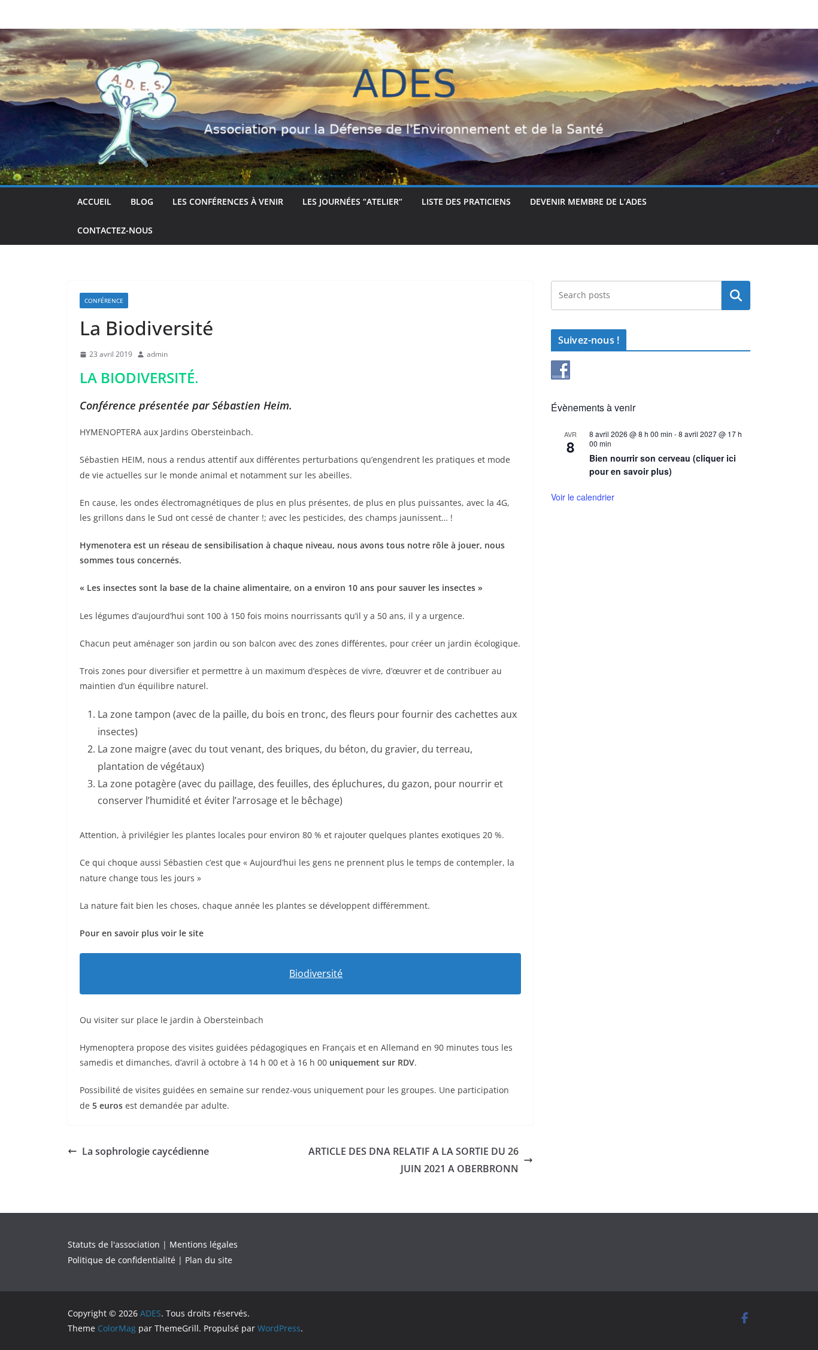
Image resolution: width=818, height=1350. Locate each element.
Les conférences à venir (227, 201)
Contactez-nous (115, 230)
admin (157, 354)
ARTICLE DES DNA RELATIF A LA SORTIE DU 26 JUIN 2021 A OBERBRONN (413, 1160)
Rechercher (736, 295)
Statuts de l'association (114, 1244)
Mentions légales (203, 1244)
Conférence (103, 300)
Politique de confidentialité (121, 1260)
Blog (142, 201)
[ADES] (409, 37)
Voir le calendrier (582, 497)
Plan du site (208, 1260)
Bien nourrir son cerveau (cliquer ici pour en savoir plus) (662, 465)
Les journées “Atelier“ (352, 201)
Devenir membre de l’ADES (588, 201)
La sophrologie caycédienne (145, 1151)
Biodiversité (316, 973)
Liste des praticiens (466, 201)
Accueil (94, 201)
